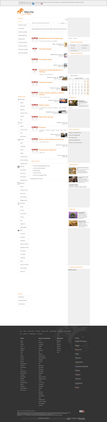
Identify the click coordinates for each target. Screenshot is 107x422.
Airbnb (21, 102)
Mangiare (59, 340)
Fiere (21, 352)
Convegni (22, 375)
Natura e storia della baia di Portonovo (51, 139)
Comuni (22, 210)
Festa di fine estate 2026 (74, 135)
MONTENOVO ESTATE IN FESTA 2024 (51, 38)
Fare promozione (22, 42)
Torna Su (85, 327)
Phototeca (42, 127)
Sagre (21, 340)
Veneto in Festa (81, 371)
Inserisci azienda (22, 32)
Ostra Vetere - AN (60, 44)
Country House (24, 113)
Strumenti (22, 271)
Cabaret (22, 350)
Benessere (22, 193)
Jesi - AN (56, 112)
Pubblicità (79, 418)
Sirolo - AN (58, 88)
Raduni (21, 384)
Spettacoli (22, 223)
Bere (58, 342)
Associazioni (23, 213)
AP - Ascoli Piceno (85, 45)
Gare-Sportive (23, 371)
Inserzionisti (21, 304)
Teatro (21, 342)
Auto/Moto (22, 240)
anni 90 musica (37, 172)
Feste (21, 346)
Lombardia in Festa (81, 362)
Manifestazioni (23, 373)
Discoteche (23, 173)
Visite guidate (23, 227)
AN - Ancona (73, 45)
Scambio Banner (22, 300)
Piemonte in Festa (81, 350)
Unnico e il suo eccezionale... (75, 142)
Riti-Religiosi (23, 376)
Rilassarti (59, 348)
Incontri (22, 359)
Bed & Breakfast (24, 160)
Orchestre (22, 233)
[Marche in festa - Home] (26, 12)
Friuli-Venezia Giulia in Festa (81, 366)
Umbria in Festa (81, 375)
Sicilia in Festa (81, 387)
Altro (58, 352)
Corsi (21, 369)
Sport (21, 261)
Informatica (23, 250)
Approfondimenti (22, 35)
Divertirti (58, 346)
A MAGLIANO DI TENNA (73, 184)
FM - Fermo (73, 47)
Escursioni (22, 380)
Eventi (20, 21)
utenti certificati (24, 415)
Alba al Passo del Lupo (46, 117)
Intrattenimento (23, 363)
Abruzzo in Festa (81, 358)
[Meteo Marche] (72, 269)
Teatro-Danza (23, 367)
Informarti (59, 350)
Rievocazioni (23, 390)
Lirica (21, 354)
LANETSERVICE (82, 419)
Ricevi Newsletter (23, 53)
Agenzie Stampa (24, 244)
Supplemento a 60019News (43, 418)
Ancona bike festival (45, 59)
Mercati (22, 361)
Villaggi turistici (23, 163)
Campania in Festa (81, 383)
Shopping (22, 237)
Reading (22, 378)
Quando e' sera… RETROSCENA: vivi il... (82, 101)
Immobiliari (22, 254)
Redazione (21, 297)
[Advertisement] (79, 26)
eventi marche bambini (39, 168)
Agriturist (22, 109)
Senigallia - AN (64, 155)
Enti (21, 220)
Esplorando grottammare (74, 140)
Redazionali (21, 39)
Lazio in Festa (81, 354)
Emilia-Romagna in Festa (81, 342)
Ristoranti (22, 106)
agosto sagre (36, 170)
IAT (39, 352)
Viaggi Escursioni (24, 247)
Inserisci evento (22, 25)
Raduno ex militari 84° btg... (75, 132)
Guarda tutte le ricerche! (36, 178)
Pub (21, 119)
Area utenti (21, 28)
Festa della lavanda (45, 49)
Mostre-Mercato (23, 388)
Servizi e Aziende (24, 264)
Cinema (22, 344)
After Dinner (23, 136)
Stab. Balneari (23, 197)
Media (21, 206)
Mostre (21, 356)
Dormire (58, 344)
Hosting (68, 419)
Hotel (21, 143)
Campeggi (22, 146)
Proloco (22, 217)
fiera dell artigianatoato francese (41, 165)
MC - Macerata (84, 47)
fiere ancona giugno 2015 (40, 175)
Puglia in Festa (81, 346)
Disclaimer (74, 418)
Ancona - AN (61, 54)
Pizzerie (22, 116)
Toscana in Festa (81, 379)
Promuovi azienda (23, 49)
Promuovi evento (22, 46)
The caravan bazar (73, 137)
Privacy (83, 418)
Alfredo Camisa (44, 105)
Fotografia (22, 257)
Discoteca (22, 365)
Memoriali (22, 386)
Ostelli (21, 149)
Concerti (22, 357)
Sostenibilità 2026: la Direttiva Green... (82, 213)
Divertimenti (23, 176)
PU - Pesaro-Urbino (74, 50)
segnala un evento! (57, 414)
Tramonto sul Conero (46, 82)
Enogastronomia (23, 382)
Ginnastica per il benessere (47, 150)
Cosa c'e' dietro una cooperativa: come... (82, 221)
